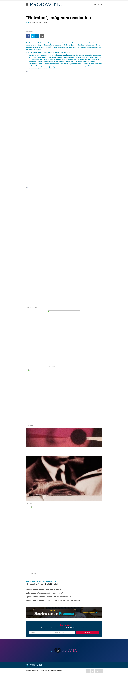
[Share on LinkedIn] (37, 36)
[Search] (89, 4)
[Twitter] (95, 4)
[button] (87, 632)
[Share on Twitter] (33, 36)
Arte (34, 28)
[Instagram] (98, 4)
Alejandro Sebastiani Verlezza (38, 23)
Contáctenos (100, 665)
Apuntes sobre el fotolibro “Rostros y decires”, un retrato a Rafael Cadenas (53, 600)
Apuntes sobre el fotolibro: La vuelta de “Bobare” (44, 589)
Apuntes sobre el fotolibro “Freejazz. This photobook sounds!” (48, 597)
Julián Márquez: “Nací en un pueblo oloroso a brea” (44, 593)
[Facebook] (92, 4)
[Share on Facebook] (28, 36)
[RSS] (101, 4)
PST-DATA (64, 650)
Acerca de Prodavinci (92, 665)
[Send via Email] (42, 36)
